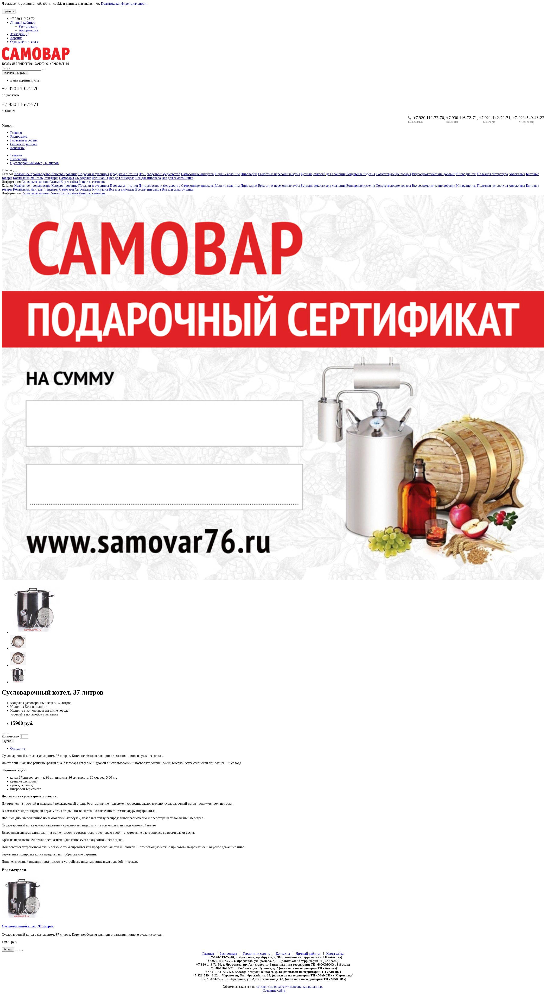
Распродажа (19, 136)
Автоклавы (517, 174)
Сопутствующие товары (393, 174)
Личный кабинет (308, 953)
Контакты (17, 148)
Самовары (66, 178)
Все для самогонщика (177, 178)
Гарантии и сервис (24, 140)
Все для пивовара (148, 178)
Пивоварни (18, 159)
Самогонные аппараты (197, 174)
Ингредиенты (466, 174)
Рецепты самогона (92, 182)
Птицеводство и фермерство (159, 174)
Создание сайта (274, 990)
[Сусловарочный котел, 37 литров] (34, 632)
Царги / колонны (227, 174)
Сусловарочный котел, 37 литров (34, 163)
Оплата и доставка (23, 144)
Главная (16, 132)
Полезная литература (492, 174)
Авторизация (28, 30)
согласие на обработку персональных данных (289, 986)
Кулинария (100, 178)
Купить (7, 741)
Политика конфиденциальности (124, 3)
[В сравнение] (7, 733)
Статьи (54, 182)
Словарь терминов (35, 182)
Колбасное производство (32, 174)
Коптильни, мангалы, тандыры (35, 178)
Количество (10, 736)
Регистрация (28, 26)
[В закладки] (3, 733)
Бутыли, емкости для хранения (323, 174)
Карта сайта (69, 182)
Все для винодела (121, 178)
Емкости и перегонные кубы (279, 174)
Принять (8, 11)
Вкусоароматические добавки (433, 174)
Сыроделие (83, 178)
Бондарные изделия (360, 174)
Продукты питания (124, 174)
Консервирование (64, 174)
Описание (17, 748)
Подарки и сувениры (93, 174)
